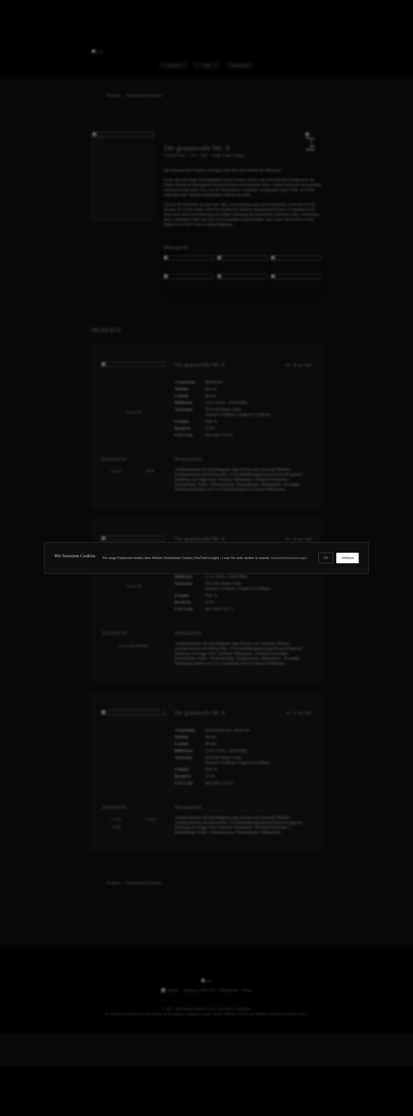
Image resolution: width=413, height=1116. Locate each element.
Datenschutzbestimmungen (290, 558)
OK (325, 558)
